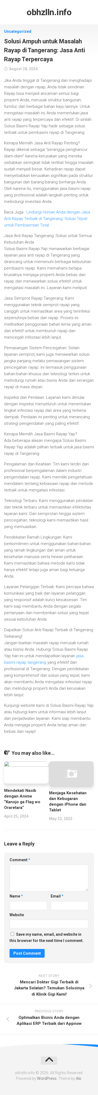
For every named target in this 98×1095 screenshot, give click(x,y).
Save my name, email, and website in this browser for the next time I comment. (47, 937)
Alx (78, 1078)
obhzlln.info (49, 12)
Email (57, 896)
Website (17, 915)
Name (16, 896)
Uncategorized (17, 31)
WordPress (47, 1078)
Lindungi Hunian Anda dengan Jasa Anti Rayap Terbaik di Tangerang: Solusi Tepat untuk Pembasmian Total (47, 219)
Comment (20, 860)
